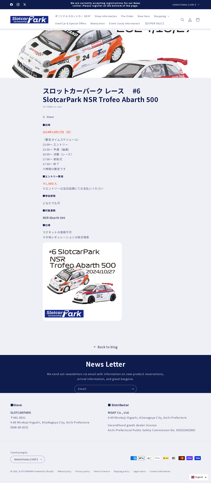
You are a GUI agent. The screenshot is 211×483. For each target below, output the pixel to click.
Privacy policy (82, 471)
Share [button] (50, 116)
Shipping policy (121, 471)
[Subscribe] (132, 389)
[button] (161, 16)
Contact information (160, 471)
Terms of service (102, 471)
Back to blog (108, 347)
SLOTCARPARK (26, 471)
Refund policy (65, 471)
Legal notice (139, 471)
